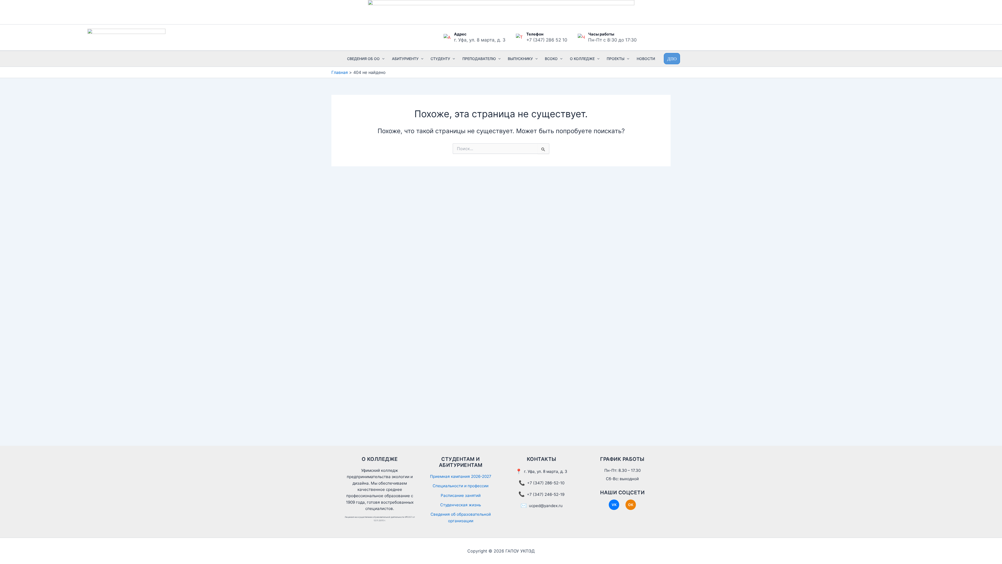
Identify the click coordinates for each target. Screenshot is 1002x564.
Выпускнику (520, 58)
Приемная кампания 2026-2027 (460, 476)
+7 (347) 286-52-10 (545, 482)
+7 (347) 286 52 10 (546, 40)
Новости (646, 58)
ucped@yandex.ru (546, 505)
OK (630, 505)
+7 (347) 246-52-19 (545, 494)
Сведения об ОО (363, 58)
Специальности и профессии (460, 485)
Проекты (615, 58)
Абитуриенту (405, 58)
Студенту (440, 58)
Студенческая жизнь (460, 504)
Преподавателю (479, 58)
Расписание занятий (461, 495)
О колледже (582, 58)
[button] (382, 59)
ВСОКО (551, 58)
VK (614, 505)
